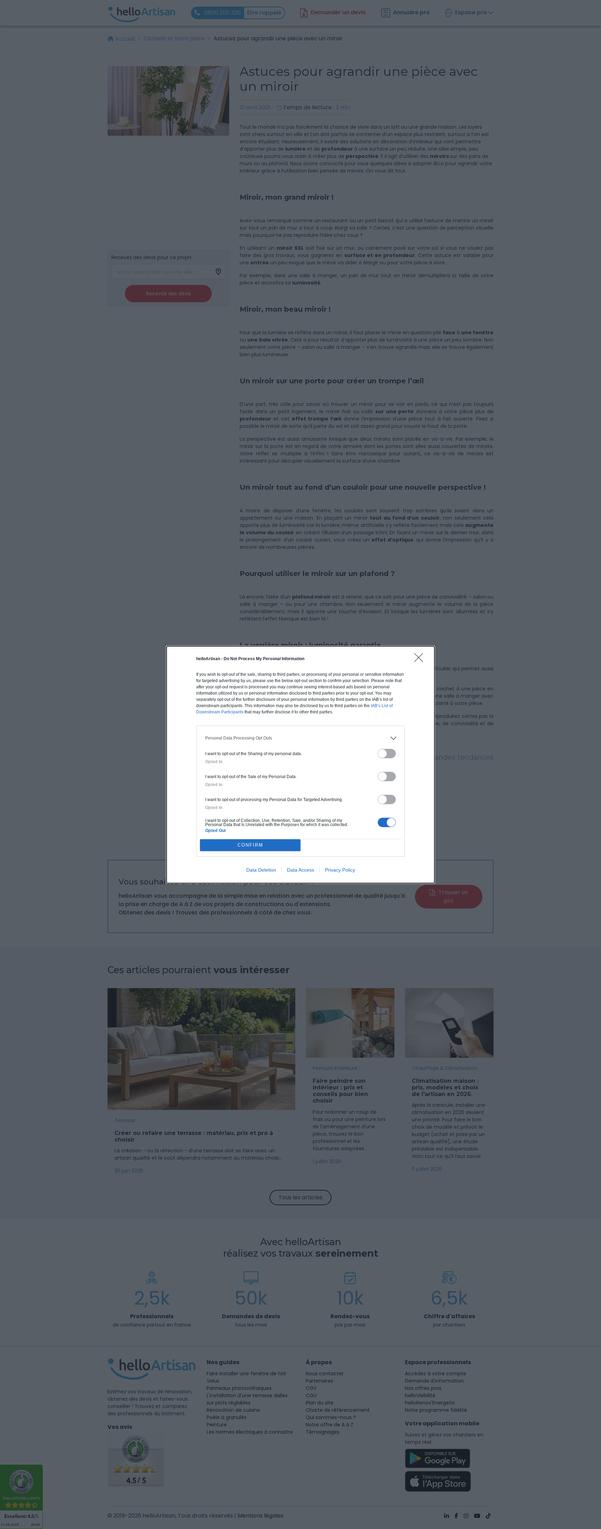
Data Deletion (261, 870)
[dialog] (300, 764)
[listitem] (300, 738)
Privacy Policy (340, 870)
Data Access (300, 870)
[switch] (387, 753)
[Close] (420, 659)
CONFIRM (250, 845)
